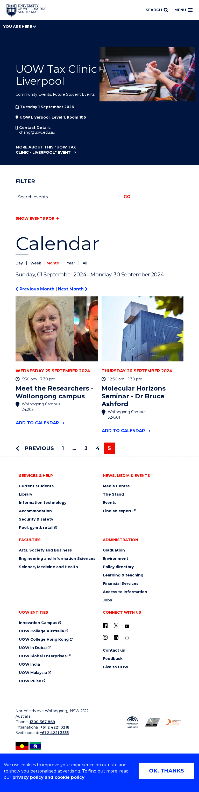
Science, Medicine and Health (48, 567)
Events (109, 503)
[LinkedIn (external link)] (116, 637)
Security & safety (36, 519)
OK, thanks (166, 771)
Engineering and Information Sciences (57, 558)
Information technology (42, 503)
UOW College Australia (41, 631)
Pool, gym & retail (36, 527)
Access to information (125, 592)
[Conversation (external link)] (127, 638)
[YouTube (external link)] (127, 626)
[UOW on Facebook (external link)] (105, 626)
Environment (115, 558)
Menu (180, 10)
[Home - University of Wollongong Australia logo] (26, 10)
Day (20, 263)
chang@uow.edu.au (37, 132)
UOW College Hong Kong (44, 639)
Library (25, 494)
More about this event (46, 150)
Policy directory (118, 567)
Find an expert (117, 511)
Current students (36, 486)
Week (36, 263)
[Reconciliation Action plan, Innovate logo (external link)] (132, 722)
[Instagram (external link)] (105, 637)
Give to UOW (115, 667)
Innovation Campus (38, 623)
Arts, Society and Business (45, 550)
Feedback (113, 659)
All (85, 263)
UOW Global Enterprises (43, 656)
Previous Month (37, 289)
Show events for (35, 218)
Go (127, 196)
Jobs (107, 600)
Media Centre (116, 486)
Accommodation (35, 511)
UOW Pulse (30, 681)
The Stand (113, 494)
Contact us (114, 650)
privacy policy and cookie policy (48, 777)
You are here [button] (18, 26)
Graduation (114, 550)
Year (71, 263)
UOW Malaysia (33, 673)
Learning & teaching (123, 575)
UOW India (29, 664)
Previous (38, 448)
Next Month (71, 289)
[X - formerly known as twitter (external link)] (116, 626)
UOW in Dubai (33, 648)
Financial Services (120, 583)
